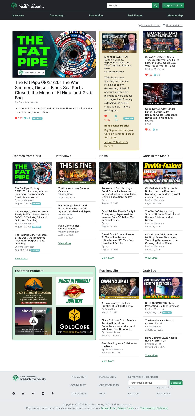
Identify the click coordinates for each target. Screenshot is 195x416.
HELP (102, 393)
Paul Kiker (68, 194)
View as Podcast (150, 25)
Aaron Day (110, 309)
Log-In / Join (172, 5)
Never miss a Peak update (143, 376)
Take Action (96, 15)
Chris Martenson (28, 102)
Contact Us (163, 393)
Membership (175, 15)
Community (57, 15)
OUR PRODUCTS (109, 385)
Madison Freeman (114, 349)
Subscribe (176, 382)
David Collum (154, 343)
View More (21, 258)
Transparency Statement (154, 408)
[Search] (155, 5)
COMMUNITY (78, 385)
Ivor (150, 123)
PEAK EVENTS (107, 376)
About (131, 387)
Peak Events (135, 15)
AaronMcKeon (155, 326)
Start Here (18, 15)
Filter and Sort (174, 25)
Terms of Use (108, 408)
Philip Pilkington (71, 231)
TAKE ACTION (78, 376)
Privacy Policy (126, 408)
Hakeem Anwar (112, 332)
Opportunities (165, 387)
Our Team (133, 393)
